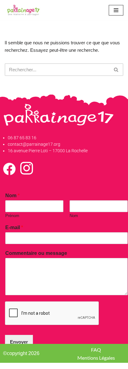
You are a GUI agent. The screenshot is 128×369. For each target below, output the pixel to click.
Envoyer (19, 342)
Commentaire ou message (36, 253)
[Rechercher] (116, 69)
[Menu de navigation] (116, 10)
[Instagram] (26, 172)
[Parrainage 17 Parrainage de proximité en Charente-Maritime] (23, 10)
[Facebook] (9, 172)
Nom (12, 195)
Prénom (12, 215)
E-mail (14, 227)
